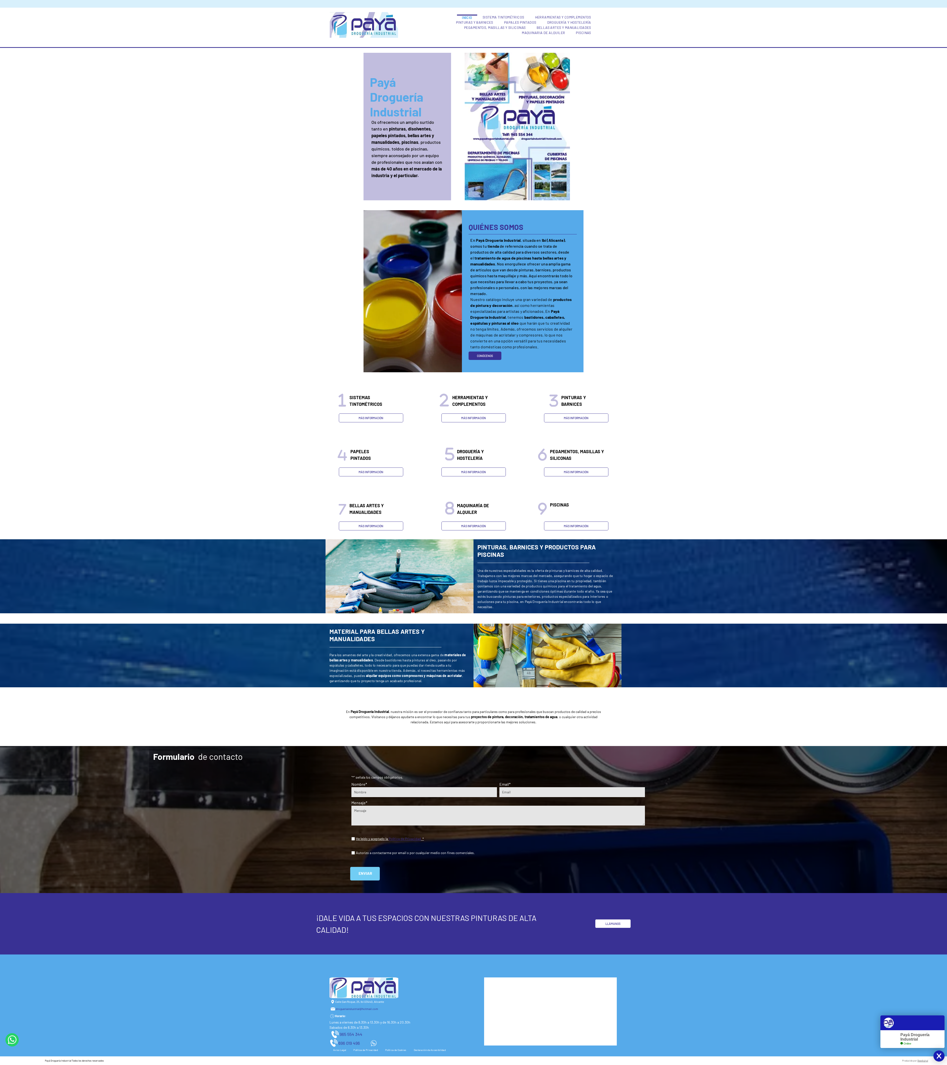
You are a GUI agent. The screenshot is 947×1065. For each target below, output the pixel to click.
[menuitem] (467, 17)
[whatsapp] (12, 1040)
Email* (504, 784)
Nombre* (359, 784)
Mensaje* (359, 802)
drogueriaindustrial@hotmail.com (357, 1008)
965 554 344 (351, 1034)
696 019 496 (349, 1043)
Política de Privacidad (405, 839)
